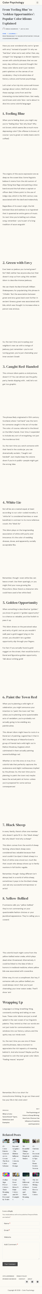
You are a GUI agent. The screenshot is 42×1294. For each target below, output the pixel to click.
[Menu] (37, 3)
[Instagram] (38, 1282)
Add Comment (11, 1244)
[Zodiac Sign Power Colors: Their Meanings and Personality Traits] (6, 1174)
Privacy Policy (22, 1276)
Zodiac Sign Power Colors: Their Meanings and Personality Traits (6, 1190)
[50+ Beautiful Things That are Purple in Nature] (26, 1141)
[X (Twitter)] (32, 1282)
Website (7, 1237)
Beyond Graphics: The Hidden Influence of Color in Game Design (16, 1156)
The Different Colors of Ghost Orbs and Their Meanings (26, 1190)
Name (7, 1223)
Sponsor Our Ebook (9, 1279)
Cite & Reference (8, 1276)
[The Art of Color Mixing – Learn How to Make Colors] (36, 1174)
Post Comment (10, 1264)
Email (7, 1230)
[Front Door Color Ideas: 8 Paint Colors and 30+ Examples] (16, 1174)
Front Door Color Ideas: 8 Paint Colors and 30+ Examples (16, 1190)
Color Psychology (13, 2)
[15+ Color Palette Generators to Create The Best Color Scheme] (6, 1141)
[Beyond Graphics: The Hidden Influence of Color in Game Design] (16, 1141)
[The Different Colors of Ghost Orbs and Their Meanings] (26, 1174)
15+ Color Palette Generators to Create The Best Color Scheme (6, 1156)
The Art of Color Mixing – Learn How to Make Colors (36, 1187)
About (30, 1279)
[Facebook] (27, 1282)
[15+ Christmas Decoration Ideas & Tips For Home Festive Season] (36, 1141)
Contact (22, 1279)
